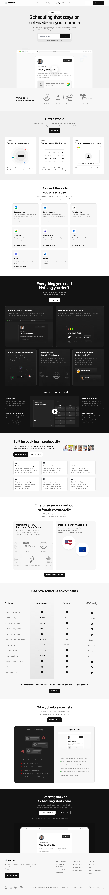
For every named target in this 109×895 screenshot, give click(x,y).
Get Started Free (20, 454)
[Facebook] (94, 887)
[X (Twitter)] (103, 887)
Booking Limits (77, 864)
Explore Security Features (54, 575)
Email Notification (78, 867)
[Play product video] (54, 69)
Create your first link (47, 813)
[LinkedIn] (90, 887)
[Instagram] (98, 887)
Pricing (64, 3)
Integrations (59, 873)
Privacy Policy (65, 887)
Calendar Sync (77, 871)
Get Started (54, 691)
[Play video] (54, 411)
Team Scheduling (61, 861)
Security (57, 3)
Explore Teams (36, 454)
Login (88, 3)
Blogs (70, 3)
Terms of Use (77, 887)
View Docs (54, 300)
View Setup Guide (21, 222)
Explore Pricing (64, 813)
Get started (98, 3)
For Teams (49, 3)
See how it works (54, 719)
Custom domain (60, 870)
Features (39, 3)
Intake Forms (76, 861)
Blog (90, 874)
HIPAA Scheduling (95, 871)
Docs (90, 867)
